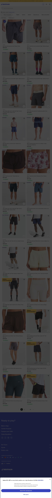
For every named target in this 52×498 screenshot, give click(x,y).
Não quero (26, 494)
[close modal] (50, 479)
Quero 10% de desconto (26, 490)
